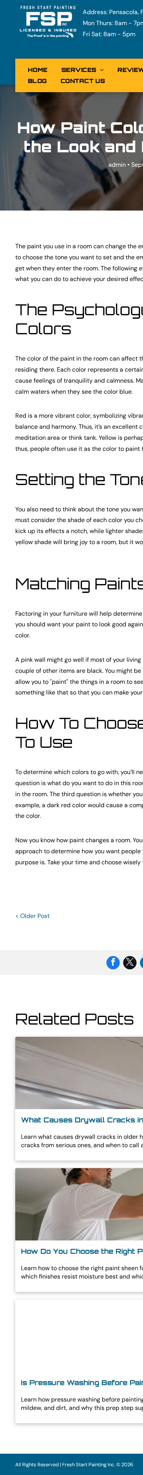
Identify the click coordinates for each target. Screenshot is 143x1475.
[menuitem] (38, 69)
